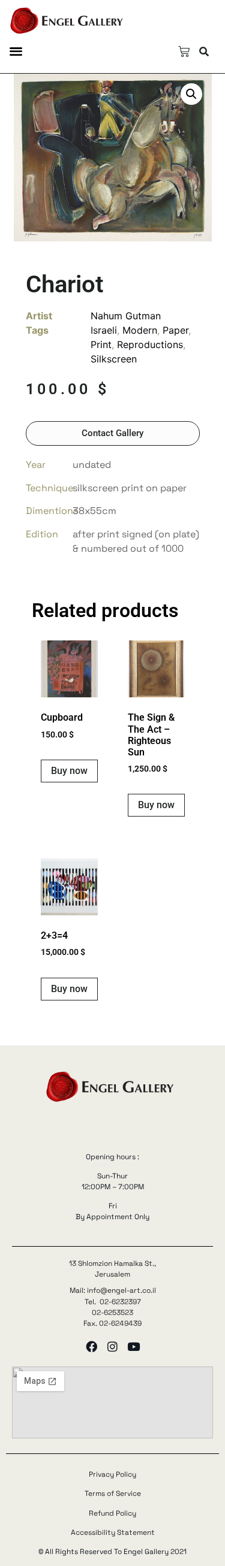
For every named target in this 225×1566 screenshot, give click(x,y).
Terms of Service (113, 1493)
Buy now (69, 770)
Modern (139, 330)
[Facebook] (91, 1346)
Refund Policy (112, 1513)
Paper (175, 330)
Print (101, 344)
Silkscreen (114, 359)
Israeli (104, 330)
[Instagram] (112, 1346)
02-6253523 (112, 1312)
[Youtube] (133, 1346)
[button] (15, 50)
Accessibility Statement (113, 1532)
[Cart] (184, 52)
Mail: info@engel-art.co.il (113, 1290)
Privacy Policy (112, 1474)
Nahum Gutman (126, 316)
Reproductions (150, 344)
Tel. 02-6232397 (113, 1302)
